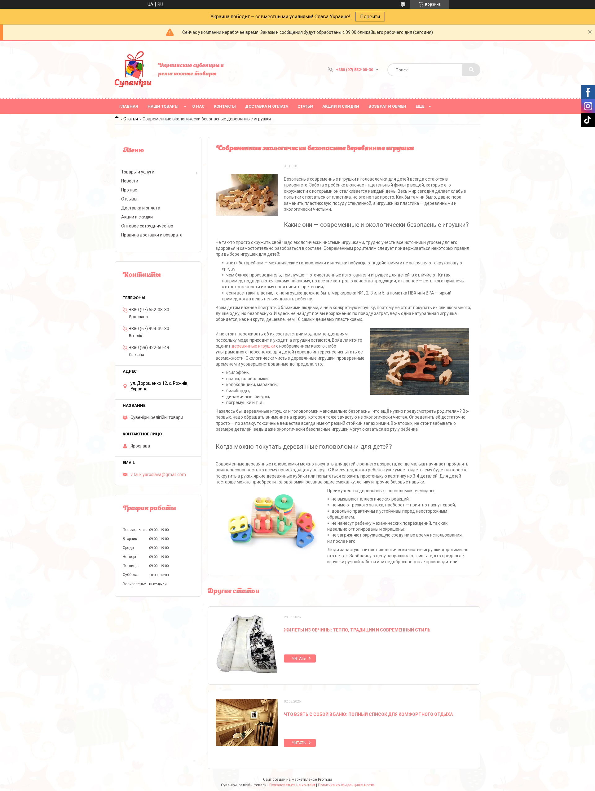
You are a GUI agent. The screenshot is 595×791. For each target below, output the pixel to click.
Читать (299, 658)
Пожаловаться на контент (292, 785)
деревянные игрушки (253, 346)
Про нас (129, 189)
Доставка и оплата (266, 106)
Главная (128, 106)
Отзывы (129, 198)
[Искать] (471, 69)
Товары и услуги (137, 171)
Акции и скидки (340, 106)
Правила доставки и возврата (152, 234)
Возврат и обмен (387, 106)
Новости (129, 180)
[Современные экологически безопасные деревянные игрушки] (247, 195)
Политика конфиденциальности (346, 785)
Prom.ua (325, 779)
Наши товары (163, 106)
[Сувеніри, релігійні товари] (133, 69)
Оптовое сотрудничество (147, 225)
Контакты (225, 106)
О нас (198, 106)
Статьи (305, 106)
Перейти (370, 17)
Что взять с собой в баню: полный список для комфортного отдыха (368, 714)
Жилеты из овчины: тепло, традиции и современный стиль (357, 629)
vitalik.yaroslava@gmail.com (158, 474)
